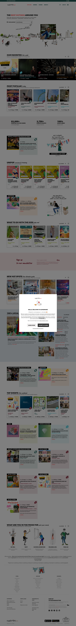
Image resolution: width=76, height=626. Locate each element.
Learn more (31, 325)
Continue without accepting (38, 328)
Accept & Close (43, 325)
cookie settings (43, 318)
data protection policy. (44, 320)
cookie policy (41, 317)
